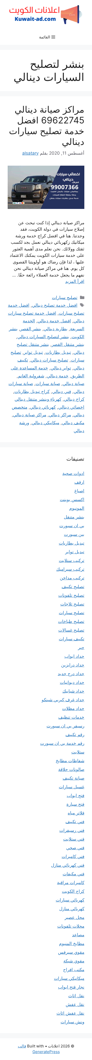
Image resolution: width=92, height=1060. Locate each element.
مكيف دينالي (73, 422)
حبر (81, 647)
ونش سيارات (72, 1021)
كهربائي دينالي (43, 407)
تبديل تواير (33, 352)
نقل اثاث (76, 995)
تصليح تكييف (73, 586)
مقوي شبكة (73, 960)
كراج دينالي (74, 399)
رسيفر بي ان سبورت (65, 725)
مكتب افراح (73, 969)
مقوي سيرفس (71, 952)
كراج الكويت (73, 891)
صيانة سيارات (48, 383)
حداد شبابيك (73, 691)
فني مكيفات (73, 873)
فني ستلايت (73, 839)
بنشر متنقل (74, 517)
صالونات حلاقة (71, 769)
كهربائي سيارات (70, 900)
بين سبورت (74, 534)
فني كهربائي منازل (67, 865)
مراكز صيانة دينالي (29, 414)
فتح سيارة (75, 804)
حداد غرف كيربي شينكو (63, 699)
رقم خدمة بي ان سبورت (62, 743)
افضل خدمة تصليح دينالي (54, 305)
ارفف (79, 482)
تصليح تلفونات (71, 595)
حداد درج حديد (71, 673)
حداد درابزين (72, 664)
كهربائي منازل (71, 908)
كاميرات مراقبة (70, 882)
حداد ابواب (74, 656)
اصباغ (79, 490)
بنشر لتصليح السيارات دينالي (43, 336)
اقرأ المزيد (74, 281)
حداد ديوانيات (72, 682)
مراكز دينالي (60, 414)
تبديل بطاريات (58, 352)
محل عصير (74, 917)
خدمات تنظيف (71, 717)
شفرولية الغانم (31, 375)
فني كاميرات (73, 856)
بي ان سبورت (71, 525)
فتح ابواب (75, 795)
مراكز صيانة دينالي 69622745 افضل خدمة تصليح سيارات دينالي (46, 125)
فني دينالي (61, 391)
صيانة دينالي (73, 383)
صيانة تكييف (73, 778)
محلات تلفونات (70, 926)
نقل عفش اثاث (70, 1013)
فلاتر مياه (76, 812)
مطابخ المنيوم (71, 943)
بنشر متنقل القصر (68, 344)
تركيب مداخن (72, 577)
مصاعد (78, 934)
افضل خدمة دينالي (54, 320)
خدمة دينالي (57, 375)
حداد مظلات (73, 708)
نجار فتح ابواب (71, 987)
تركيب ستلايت (71, 560)
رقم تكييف (74, 734)
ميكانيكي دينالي (45, 422)
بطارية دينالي (55, 328)
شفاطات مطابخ (70, 760)
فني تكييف (74, 821)
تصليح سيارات (64, 297)
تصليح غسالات (71, 630)
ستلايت (77, 752)
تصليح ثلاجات (72, 604)
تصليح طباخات (71, 621)
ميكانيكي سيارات (69, 978)
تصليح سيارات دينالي (49, 360)
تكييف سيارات (71, 638)
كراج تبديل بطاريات (32, 391)
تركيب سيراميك (70, 569)
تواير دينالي (61, 367)
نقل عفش (75, 1004)
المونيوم (76, 508)
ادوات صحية (73, 473)
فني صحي (75, 847)
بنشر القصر (30, 328)
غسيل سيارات (71, 786)
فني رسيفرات (71, 830)
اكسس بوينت (72, 499)
